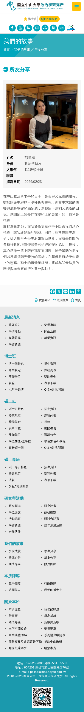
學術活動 (15, 331)
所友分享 (50, 557)
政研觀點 (50, 512)
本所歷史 (15, 609)
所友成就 (15, 551)
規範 (12, 383)
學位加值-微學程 (20, 441)
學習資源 (15, 344)
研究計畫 (50, 506)
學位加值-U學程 (54, 441)
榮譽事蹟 (50, 325)
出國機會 (50, 428)
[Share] (78, 291)
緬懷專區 (15, 564)
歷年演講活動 (53, 525)
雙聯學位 (15, 376)
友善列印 (44, 300)
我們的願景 (51, 609)
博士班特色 (16, 363)
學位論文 (15, 512)
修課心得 (15, 557)
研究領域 (15, 506)
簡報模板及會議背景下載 (25, 641)
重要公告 (15, 325)
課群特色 (50, 434)
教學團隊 (15, 583)
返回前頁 (62, 300)
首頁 (6, 49)
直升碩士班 (16, 447)
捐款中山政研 (53, 641)
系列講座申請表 (54, 635)
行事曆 (13, 615)
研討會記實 (51, 518)
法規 (12, 480)
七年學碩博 (16, 389)
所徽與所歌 (51, 622)
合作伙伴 (15, 531)
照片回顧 (50, 564)
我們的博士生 (53, 590)
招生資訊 (50, 363)
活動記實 (15, 518)
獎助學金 (50, 376)
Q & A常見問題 (54, 389)
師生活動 (50, 331)
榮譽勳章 (50, 628)
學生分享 (50, 551)
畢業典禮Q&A (18, 635)
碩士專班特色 (18, 467)
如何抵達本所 (18, 648)
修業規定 (15, 370)
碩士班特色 (16, 409)
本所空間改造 (18, 628)
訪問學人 (15, 590)
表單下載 (50, 383)
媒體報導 (15, 338)
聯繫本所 (50, 648)
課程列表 (50, 370)
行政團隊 (50, 583)
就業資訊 (50, 338)
